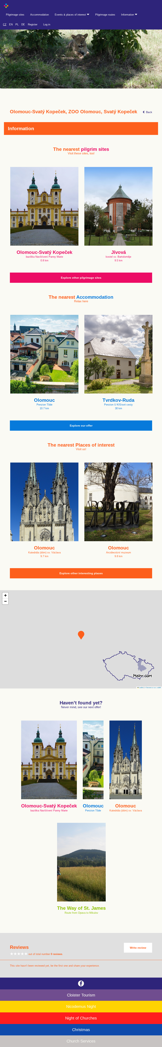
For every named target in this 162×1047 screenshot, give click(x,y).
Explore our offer (81, 425)
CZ (4, 24)
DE (23, 24)
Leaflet (141, 687)
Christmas (81, 1030)
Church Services (81, 1041)
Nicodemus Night (81, 1006)
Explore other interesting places (81, 573)
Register (32, 24)
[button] (81, 635)
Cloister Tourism (81, 995)
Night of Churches (81, 1018)
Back (148, 112)
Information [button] (128, 14)
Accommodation (39, 14)
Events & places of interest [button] (71, 14)
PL (17, 24)
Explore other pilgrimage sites (81, 277)
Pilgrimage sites (15, 14)
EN (11, 24)
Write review (138, 947)
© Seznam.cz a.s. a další (153, 687)
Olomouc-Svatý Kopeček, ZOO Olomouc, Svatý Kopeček (73, 111)
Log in (46, 24)
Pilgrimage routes (105, 14)
